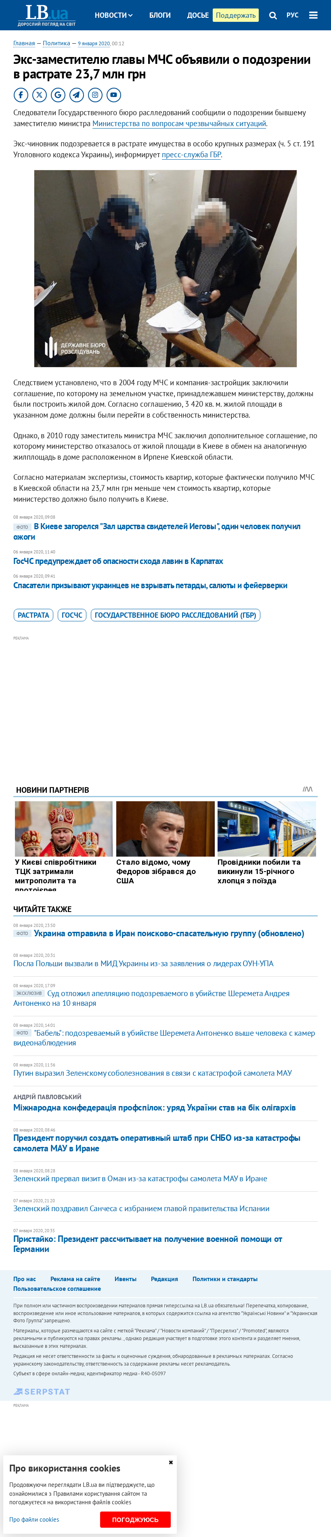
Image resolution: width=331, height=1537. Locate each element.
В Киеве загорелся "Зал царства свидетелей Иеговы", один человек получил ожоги (157, 531)
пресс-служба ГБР (191, 154)
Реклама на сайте (75, 1279)
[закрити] (171, 1462)
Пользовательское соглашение (57, 1288)
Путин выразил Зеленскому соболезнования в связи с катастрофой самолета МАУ (152, 1073)
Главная (24, 43)
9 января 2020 (94, 43)
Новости (111, 15)
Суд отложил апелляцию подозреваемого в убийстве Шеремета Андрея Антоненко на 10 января (151, 998)
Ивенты (125, 1279)
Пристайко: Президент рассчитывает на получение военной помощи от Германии (147, 1243)
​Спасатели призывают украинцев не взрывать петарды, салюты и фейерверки (150, 585)
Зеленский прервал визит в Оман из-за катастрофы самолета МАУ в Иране (140, 1178)
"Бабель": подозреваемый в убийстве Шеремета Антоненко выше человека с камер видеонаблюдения (164, 1038)
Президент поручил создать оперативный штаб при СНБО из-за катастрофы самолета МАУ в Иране (156, 1142)
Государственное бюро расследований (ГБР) (175, 615)
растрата (33, 615)
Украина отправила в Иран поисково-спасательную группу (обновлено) (160, 933)
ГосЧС (72, 615)
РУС (293, 15)
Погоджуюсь (135, 1519)
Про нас (24, 1279)
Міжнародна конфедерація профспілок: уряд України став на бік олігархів (154, 1107)
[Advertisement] (165, 699)
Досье (198, 15)
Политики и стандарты (225, 1279)
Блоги (160, 15)
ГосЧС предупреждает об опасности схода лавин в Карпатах (118, 560)
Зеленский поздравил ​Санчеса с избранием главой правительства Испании (141, 1208)
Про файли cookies (34, 1519)
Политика (56, 43)
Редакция (164, 1279)
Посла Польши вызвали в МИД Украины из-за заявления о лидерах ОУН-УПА (143, 963)
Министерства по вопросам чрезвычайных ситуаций (179, 123)
